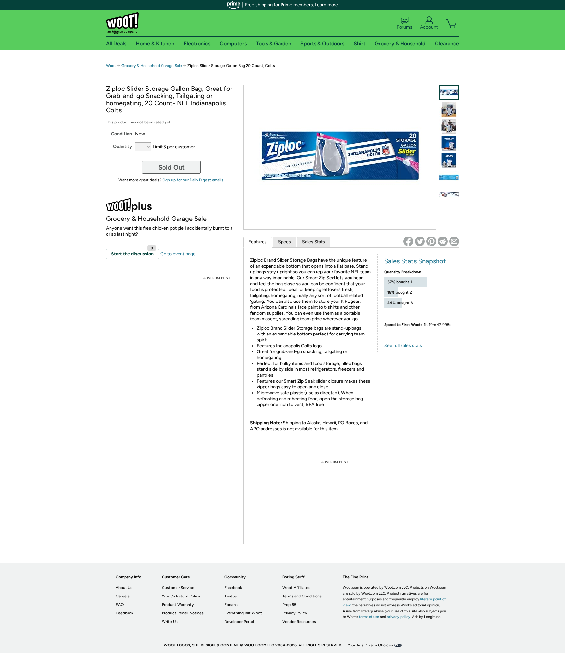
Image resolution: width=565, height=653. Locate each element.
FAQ (120, 604)
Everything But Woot (243, 613)
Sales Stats (313, 242)
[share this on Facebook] (408, 241)
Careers (123, 596)
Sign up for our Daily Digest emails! (193, 180)
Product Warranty (178, 604)
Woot (111, 65)
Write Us (170, 621)
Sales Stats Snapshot (415, 261)
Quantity (122, 146)
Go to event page (178, 254)
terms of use (369, 617)
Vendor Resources (299, 621)
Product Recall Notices (183, 613)
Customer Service (178, 587)
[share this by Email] (454, 241)
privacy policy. (399, 617)
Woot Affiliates (296, 587)
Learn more (326, 5)
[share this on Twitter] (420, 241)
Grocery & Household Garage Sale (151, 65)
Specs (284, 242)
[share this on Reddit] (443, 241)
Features (257, 242)
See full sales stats (403, 345)
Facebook (233, 587)
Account (429, 27)
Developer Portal (239, 621)
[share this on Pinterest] (431, 241)
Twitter (231, 596)
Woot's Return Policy (181, 596)
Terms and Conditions (302, 596)
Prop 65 (289, 604)
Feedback (124, 613)
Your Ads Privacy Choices (370, 645)
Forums (404, 27)
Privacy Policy (294, 613)
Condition (121, 134)
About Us (124, 587)
